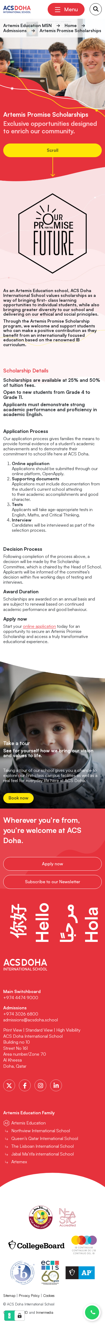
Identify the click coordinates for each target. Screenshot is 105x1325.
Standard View (39, 1030)
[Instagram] (40, 1085)
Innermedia (44, 1312)
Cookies (49, 1295)
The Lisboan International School (42, 1146)
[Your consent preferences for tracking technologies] (20, 1316)
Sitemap (9, 1295)
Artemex (19, 1161)
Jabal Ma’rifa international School (42, 1154)
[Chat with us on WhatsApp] (92, 1312)
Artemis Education (28, 1123)
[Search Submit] (96, 9)
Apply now (52, 863)
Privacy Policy (29, 1295)
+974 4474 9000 (20, 997)
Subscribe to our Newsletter (52, 881)
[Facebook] (25, 1085)
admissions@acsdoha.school (30, 1019)
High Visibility (68, 1030)
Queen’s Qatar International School (44, 1138)
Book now (18, 798)
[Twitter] (9, 1085)
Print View (12, 1030)
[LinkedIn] (56, 1085)
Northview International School (40, 1130)
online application (39, 626)
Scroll (52, 150)
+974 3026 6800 (21, 1014)
